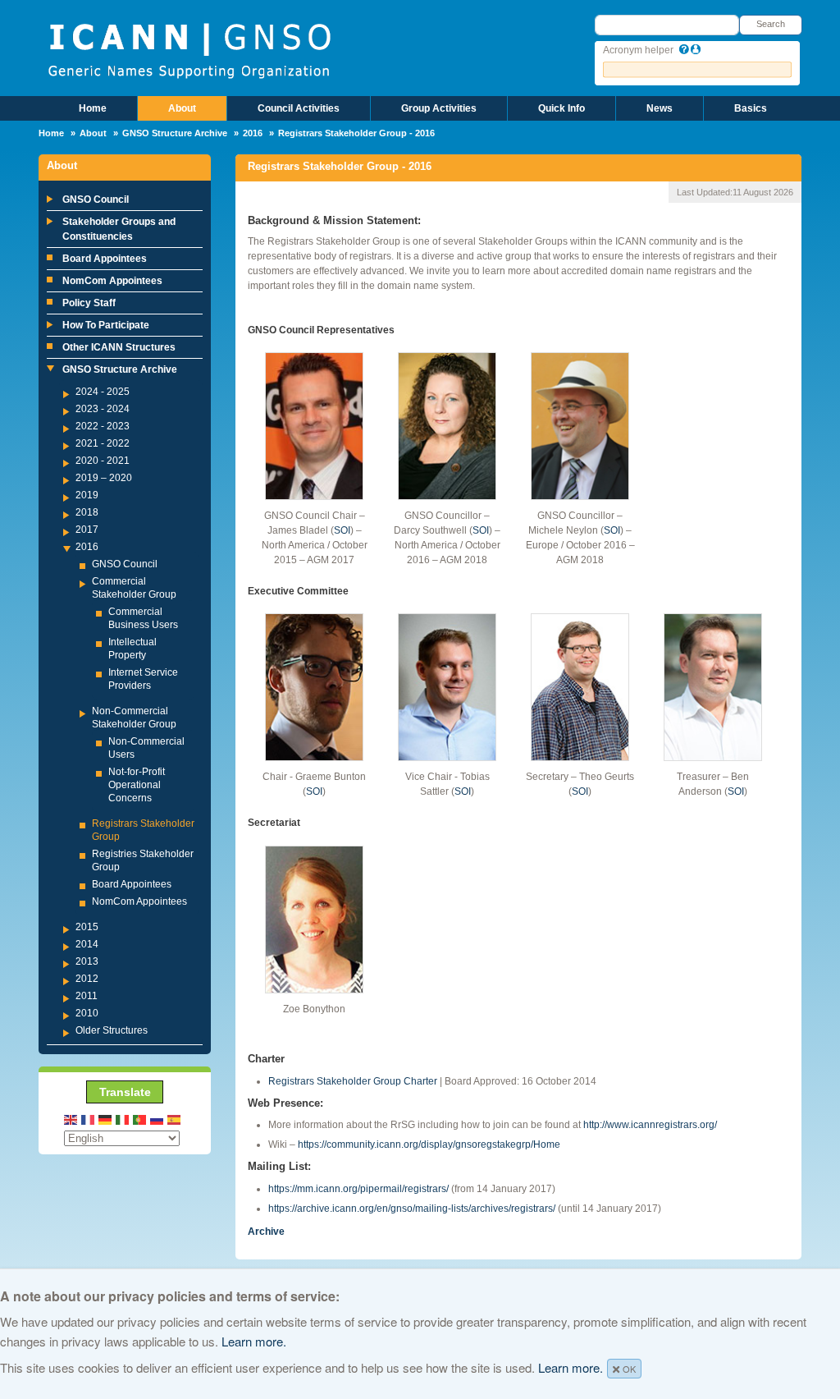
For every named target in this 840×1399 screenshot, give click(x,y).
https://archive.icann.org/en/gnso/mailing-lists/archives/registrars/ (411, 1208)
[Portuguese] (140, 1118)
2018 (86, 512)
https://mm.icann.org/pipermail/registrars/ (358, 1189)
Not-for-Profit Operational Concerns (136, 785)
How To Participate (105, 325)
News (659, 108)
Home (93, 108)
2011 (86, 996)
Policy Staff (89, 303)
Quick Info (561, 108)
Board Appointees (104, 258)
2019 (86, 495)
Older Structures (111, 1030)
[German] (105, 1118)
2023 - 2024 (102, 409)
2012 (86, 978)
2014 (86, 944)
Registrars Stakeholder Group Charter (352, 1081)
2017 (86, 529)
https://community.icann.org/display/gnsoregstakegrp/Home (429, 1144)
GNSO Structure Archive (174, 133)
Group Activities (439, 108)
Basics (750, 108)
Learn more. (253, 1341)
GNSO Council (95, 199)
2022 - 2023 (102, 426)
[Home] (189, 49)
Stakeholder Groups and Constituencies (119, 229)
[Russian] (157, 1118)
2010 (86, 1013)
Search (770, 24)
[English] (71, 1118)
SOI (342, 530)
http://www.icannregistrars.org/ (650, 1125)
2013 (86, 961)
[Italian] (123, 1118)
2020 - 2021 (102, 460)
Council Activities (299, 108)
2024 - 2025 (102, 391)
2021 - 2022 (102, 443)
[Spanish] (174, 1118)
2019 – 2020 (103, 478)
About (182, 108)
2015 (86, 927)
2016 (252, 133)
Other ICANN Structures (119, 347)
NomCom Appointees (112, 281)
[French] (88, 1118)
